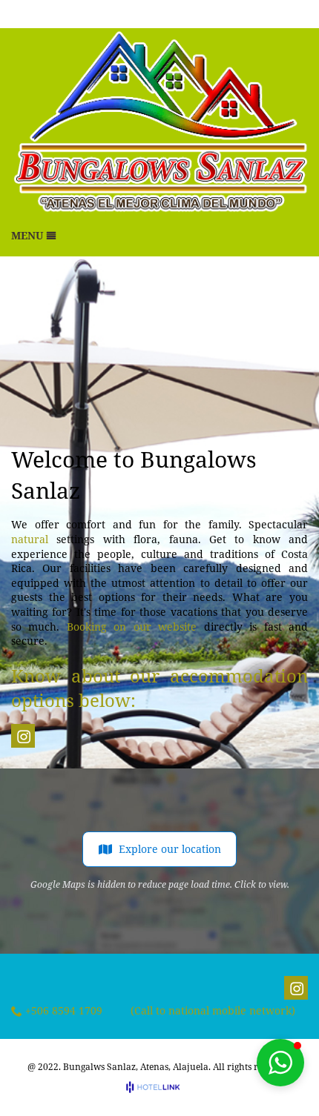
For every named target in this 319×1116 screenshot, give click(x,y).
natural (29, 539)
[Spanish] (299, 14)
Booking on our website (132, 627)
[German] (259, 14)
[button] (280, 1062)
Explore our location (170, 849)
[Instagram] (24, 736)
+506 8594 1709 (63, 1011)
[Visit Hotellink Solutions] (159, 1086)
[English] (279, 14)
